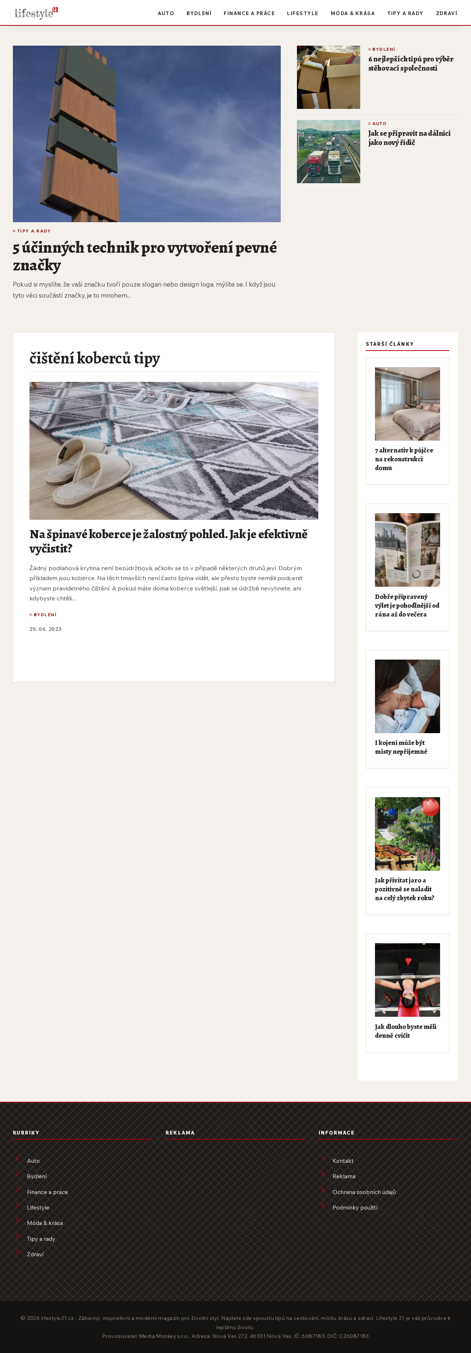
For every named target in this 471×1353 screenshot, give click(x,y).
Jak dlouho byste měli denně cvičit (405, 1031)
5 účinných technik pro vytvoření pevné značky (145, 256)
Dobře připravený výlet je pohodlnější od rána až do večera (407, 605)
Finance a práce (249, 13)
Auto (166, 13)
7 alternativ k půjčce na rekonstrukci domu (404, 458)
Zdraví (447, 13)
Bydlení (199, 13)
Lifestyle (302, 13)
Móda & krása (353, 13)
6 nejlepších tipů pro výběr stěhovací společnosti (411, 63)
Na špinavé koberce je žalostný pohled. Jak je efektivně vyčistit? (168, 541)
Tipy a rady (405, 13)
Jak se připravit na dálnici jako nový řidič (409, 138)
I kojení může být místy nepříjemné (401, 747)
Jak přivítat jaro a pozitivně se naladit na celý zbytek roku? (404, 889)
